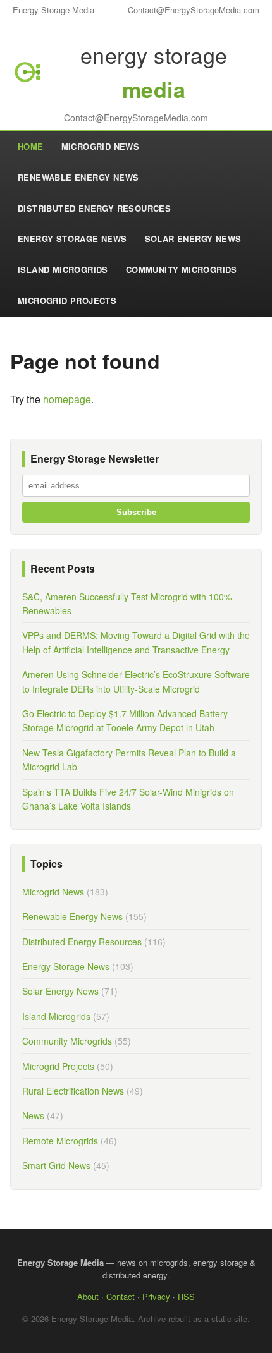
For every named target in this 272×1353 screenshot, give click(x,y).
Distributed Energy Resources (94, 208)
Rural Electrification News (73, 1090)
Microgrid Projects (67, 300)
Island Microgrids (63, 270)
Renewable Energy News (78, 177)
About (88, 1296)
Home (31, 146)
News (33, 1115)
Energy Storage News (72, 239)
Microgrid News (100, 146)
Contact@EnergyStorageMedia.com (193, 10)
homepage (67, 399)
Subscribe (136, 512)
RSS (186, 1296)
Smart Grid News (56, 1165)
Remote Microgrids (60, 1140)
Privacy (156, 1296)
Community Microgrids (181, 270)
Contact (120, 1296)
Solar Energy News (193, 239)
